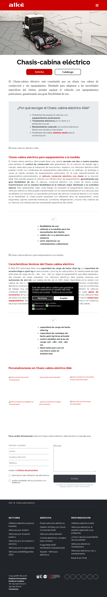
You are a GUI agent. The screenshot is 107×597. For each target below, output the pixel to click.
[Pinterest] (90, 576)
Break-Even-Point (79, 558)
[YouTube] (72, 576)
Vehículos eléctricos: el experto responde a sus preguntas (82, 530)
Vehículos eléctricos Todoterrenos (80, 545)
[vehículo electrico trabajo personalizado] (53, 411)
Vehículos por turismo (19, 530)
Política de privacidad (27, 470)
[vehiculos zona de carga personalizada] (84, 402)
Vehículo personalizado (51, 534)
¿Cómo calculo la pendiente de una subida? (84, 538)
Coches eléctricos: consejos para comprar (53, 539)
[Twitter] (78, 576)
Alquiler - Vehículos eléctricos (49, 553)
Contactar (13, 589)
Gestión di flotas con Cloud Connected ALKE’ (52, 528)
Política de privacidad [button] (62, 292)
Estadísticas (40, 309)
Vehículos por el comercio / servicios (22, 542)
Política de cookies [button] (41, 292)
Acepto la (23, 470)
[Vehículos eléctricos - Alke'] (16, 4)
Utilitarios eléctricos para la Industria (21, 524)
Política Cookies (16, 581)
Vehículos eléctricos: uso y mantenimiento (83, 552)
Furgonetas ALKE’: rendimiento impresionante (52, 546)
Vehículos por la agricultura (21, 548)
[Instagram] (84, 576)
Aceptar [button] (64, 298)
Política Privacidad (17, 578)
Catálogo (67, 72)
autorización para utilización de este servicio (30, 475)
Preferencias (54, 306)
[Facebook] (67, 576)
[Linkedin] (95, 576)
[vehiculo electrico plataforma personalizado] (23, 403)
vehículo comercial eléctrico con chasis (63, 176)
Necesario (39, 306)
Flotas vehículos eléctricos (52, 523)
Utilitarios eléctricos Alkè (82, 523)
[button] (97, 5)
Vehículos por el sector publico (19, 535)
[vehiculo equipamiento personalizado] (23, 378)
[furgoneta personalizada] (53, 387)
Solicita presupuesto (39, 72)
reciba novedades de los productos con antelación (29, 482)
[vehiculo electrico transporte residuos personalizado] (84, 378)
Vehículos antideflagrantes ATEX (21, 553)
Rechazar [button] (42, 298)
